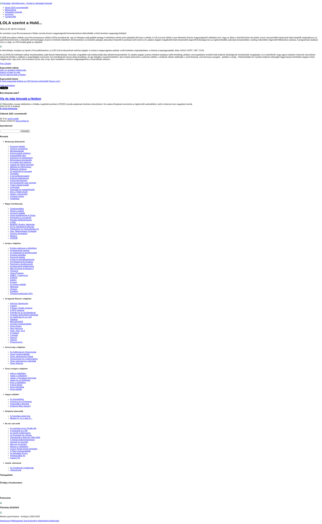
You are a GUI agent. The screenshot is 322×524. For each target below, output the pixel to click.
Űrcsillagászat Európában (21, 262)
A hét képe (14, 187)
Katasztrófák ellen (18, 156)
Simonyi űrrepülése (18, 234)
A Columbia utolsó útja (20, 416)
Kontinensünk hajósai (19, 250)
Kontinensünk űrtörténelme (22, 266)
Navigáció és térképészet (21, 158)
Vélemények (15, 470)
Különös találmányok (19, 178)
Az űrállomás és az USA (21, 317)
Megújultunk (10, 10)
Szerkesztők (10, 17)
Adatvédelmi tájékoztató (48, 521)
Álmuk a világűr (17, 211)
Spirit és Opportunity (19, 303)
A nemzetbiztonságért (19, 176)
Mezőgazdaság (17, 151)
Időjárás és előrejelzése (20, 167)
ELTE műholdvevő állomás (22, 227)
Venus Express (17, 273)
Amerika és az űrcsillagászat (23, 313)
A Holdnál (14, 333)
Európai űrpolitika (18, 255)
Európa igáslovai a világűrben (23, 248)
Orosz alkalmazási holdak (21, 357)
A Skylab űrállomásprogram (22, 440)
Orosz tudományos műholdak (23, 361)
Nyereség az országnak (20, 218)
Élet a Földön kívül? (19, 192)
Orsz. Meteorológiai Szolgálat (23, 231)
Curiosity (14, 335)
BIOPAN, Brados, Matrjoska (22, 224)
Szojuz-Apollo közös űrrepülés (23, 449)
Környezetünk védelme (20, 153)
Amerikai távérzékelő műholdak (24, 315)
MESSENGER (16, 322)
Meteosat (14, 287)
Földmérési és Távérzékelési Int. (24, 229)
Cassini (13, 306)
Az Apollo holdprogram (20, 433)
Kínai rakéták (16, 389)
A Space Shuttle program (21, 308)
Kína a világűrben (18, 382)
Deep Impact (15, 326)
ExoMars (14, 291)
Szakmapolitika (17, 209)
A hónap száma (17, 196)
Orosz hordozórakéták (20, 354)
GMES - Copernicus (19, 275)
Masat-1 (13, 236)
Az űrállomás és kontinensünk (23, 253)
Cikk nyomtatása (7, 85)
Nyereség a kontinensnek (21, 264)
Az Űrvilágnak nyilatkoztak (22, 468)
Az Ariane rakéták (18, 284)
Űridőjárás (14, 199)
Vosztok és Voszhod (19, 442)
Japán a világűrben (18, 376)
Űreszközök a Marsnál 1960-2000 (25, 437)
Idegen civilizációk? (19, 194)
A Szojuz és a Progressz (21, 401)
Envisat (13, 282)
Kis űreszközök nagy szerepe (23, 183)
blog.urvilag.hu (22, 121)
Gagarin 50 (15, 458)
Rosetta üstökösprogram (21, 220)
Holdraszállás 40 (17, 456)
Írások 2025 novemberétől (16, 8)
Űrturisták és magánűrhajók (22, 190)
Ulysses (13, 289)
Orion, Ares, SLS (17, 331)
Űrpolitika (14, 174)
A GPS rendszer (17, 310)
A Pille (13, 222)
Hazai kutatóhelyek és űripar (22, 215)
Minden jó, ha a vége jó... (21, 418)
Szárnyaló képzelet (18, 180)
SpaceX (13, 337)
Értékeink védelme (18, 169)
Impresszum (5, 521)
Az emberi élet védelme (20, 162)
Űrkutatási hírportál (13, 12)
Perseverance (16, 342)
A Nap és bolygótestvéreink (22, 259)
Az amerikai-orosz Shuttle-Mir (23, 428)
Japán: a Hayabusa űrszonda (23, 378)
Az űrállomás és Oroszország (23, 352)
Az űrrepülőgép (17, 399)
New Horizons (16, 328)
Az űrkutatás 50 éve (19, 453)
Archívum (9, 14)
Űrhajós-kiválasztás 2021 (21, 293)
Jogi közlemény (30, 521)
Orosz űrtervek (16, 363)
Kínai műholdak (17, 387)
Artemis (13, 340)
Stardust (13, 319)
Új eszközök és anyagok (21, 171)
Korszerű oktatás (17, 146)
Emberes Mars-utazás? (20, 406)
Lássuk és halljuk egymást (22, 165)
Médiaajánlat (17, 521)
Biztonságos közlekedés (21, 160)
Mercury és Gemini (18, 444)
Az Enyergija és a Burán (21, 435)
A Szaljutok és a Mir (19, 431)
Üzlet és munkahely (19, 149)
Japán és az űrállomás (20, 380)
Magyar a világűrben (19, 446)
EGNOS (13, 278)
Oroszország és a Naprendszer (24, 359)
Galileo (13, 280)
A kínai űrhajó (16, 385)
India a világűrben (18, 373)
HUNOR (14, 238)
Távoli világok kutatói (19, 185)
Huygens (14, 271)
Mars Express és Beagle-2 (22, 269)
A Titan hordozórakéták (20, 451)
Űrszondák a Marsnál (19, 404)
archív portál (13, 119)
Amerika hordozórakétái (20, 324)
